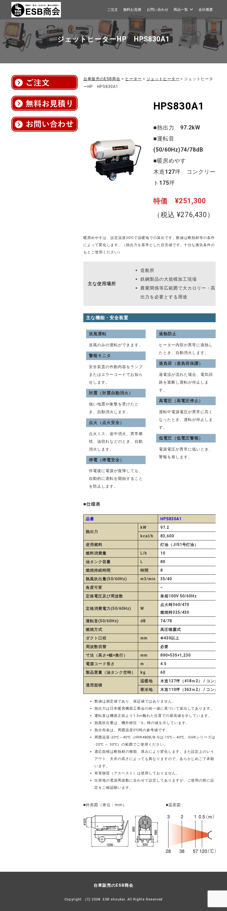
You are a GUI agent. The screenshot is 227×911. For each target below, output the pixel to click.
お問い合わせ (157, 9)
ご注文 (112, 9)
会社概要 (205, 9)
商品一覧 (181, 9)
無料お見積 (132, 9)
